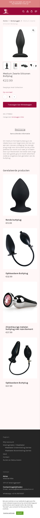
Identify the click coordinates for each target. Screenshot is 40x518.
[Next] (34, 66)
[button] (33, 30)
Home (5, 21)
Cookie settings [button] (9, 513)
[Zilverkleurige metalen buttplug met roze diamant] (20, 302)
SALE (5, 454)
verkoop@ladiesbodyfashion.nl (21, 489)
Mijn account (8, 442)
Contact (6, 457)
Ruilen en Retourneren (12, 460)
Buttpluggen (15, 21)
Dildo (22, 117)
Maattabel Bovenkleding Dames (18, 450)
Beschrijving (20, 129)
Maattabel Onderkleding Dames (18, 447)
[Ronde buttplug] (20, 195)
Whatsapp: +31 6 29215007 (13, 493)
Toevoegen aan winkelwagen (20, 105)
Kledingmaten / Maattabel (14, 445)
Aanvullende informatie (20, 133)
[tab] (20, 129)
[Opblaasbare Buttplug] (20, 248)
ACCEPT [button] (19, 513)
